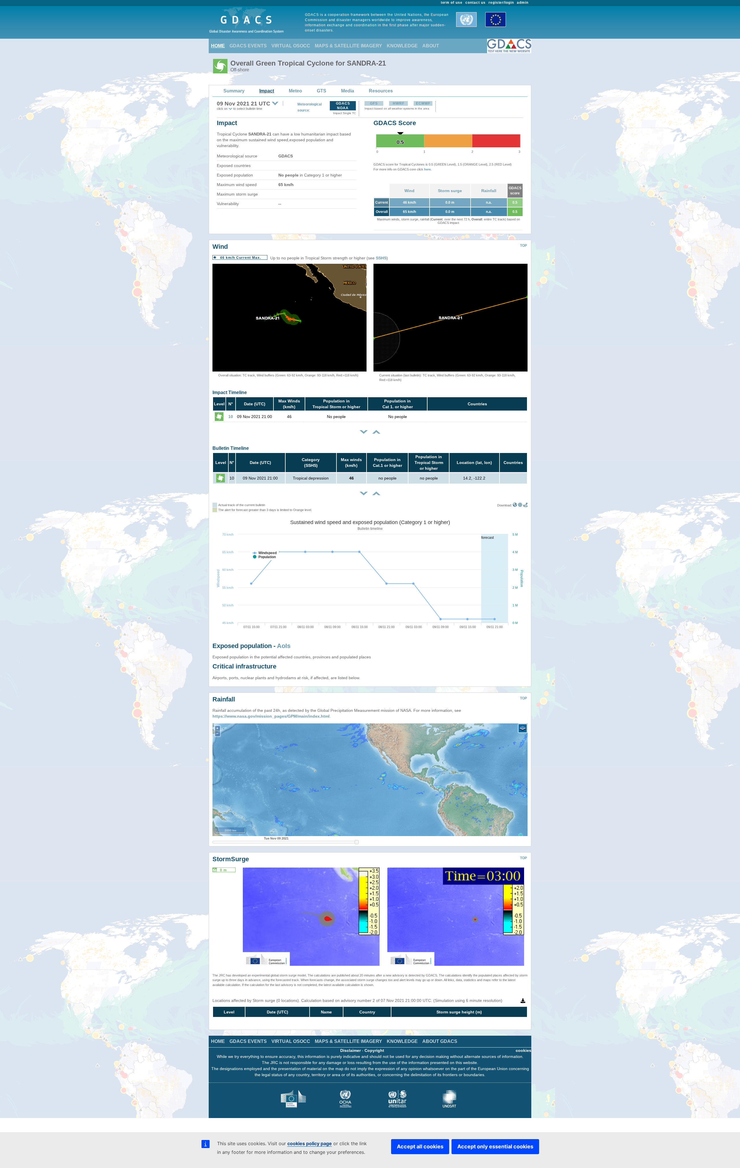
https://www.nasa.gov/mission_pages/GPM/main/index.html (271, 716)
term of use (452, 3)
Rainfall (488, 190)
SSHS (381, 258)
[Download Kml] (515, 505)
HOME (218, 45)
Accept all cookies (420, 1146)
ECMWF (423, 103)
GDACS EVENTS (248, 45)
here (427, 169)
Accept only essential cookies (495, 1146)
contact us (475, 3)
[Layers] (522, 728)
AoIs (284, 645)
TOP (523, 246)
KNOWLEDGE (402, 45)
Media (347, 90)
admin (522, 3)
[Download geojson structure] (520, 505)
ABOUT (430, 45)
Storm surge (450, 190)
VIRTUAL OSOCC (290, 45)
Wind (409, 190)
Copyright (374, 1050)
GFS (374, 103)
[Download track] (525, 505)
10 (230, 416)
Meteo (295, 90)
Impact (266, 90)
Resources (381, 90)
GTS (321, 90)
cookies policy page (309, 1143)
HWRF (398, 103)
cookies (523, 1050)
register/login (501, 3)
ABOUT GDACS (439, 1041)
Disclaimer (350, 1050)
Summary (234, 90)
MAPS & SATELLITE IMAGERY (348, 45)
